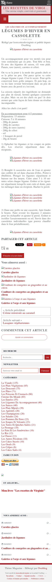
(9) (8, 444)
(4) (11, 449)
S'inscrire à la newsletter (12, 255)
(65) (13, 396)
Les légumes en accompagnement (26, 27)
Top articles (10, 576)
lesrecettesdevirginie (22, 573)
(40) (9, 405)
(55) (9, 399)
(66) (17, 394)
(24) (9, 416)
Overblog (42, 568)
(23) (15, 419)
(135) (9, 382)
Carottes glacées (10, 527)
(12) (7, 433)
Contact (19, 576)
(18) (9, 427)
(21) (18, 424)
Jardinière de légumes (13, 537)
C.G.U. (41, 576)
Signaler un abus (30, 576)
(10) (14, 438)
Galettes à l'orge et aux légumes (18, 559)
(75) (10, 388)
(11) (9, 436)
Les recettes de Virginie (27, 8)
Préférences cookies (37, 578)
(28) (10, 410)
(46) (21, 402)
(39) (12, 408)
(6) (8, 447)
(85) (14, 385)
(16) (17, 430)
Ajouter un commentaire (24, 337)
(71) (8, 391)
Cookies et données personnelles (17, 578)
